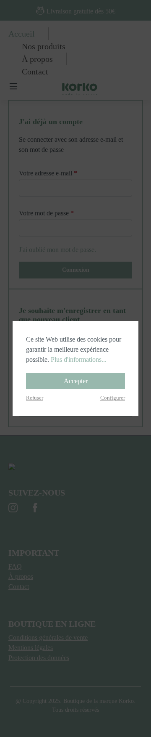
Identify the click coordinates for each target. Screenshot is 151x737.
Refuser (34, 398)
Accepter (76, 380)
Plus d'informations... (79, 359)
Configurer (112, 398)
